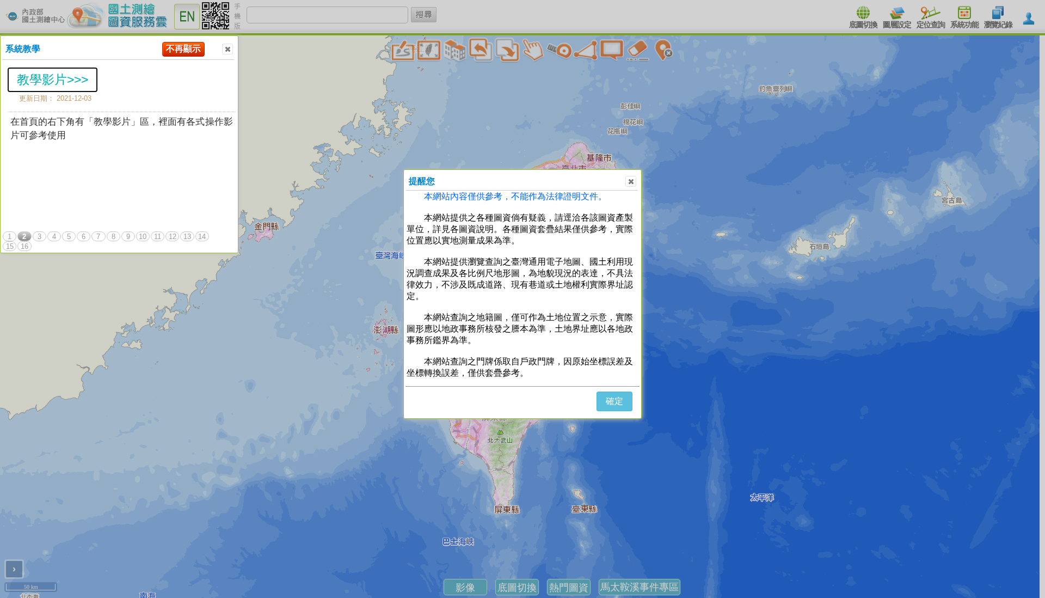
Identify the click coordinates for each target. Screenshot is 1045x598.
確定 (614, 401)
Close (227, 49)
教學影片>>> (52, 79)
